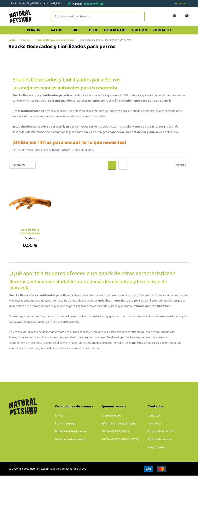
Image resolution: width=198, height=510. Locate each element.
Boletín (139, 30)
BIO (76, 30)
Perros (34, 30)
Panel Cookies (157, 447)
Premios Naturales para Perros (54, 40)
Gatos (57, 30)
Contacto (162, 30)
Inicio (12, 40)
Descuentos (115, 30)
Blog (93, 30)
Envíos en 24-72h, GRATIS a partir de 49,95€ (36, 4)
